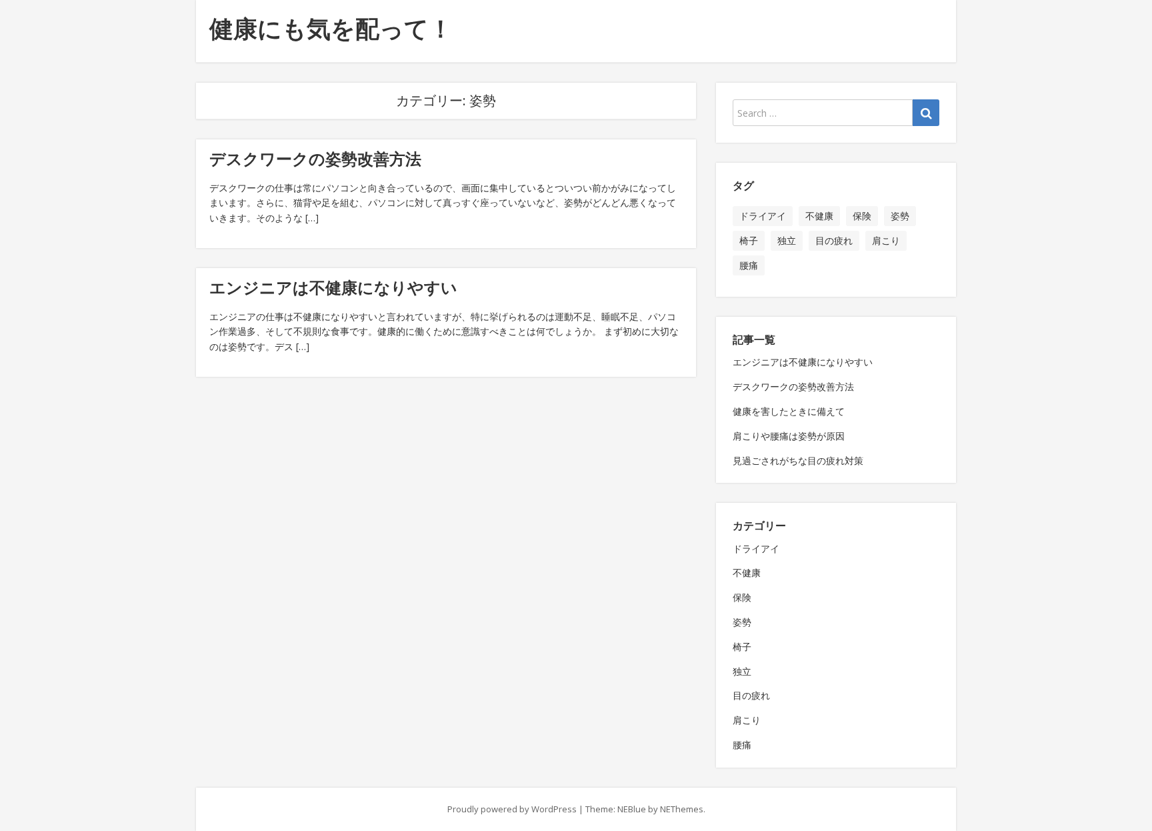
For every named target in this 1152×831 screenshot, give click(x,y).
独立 (786, 240)
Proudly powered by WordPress (512, 809)
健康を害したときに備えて (789, 411)
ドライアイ (762, 215)
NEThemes (681, 809)
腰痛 (748, 265)
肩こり (886, 240)
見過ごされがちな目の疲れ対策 (798, 460)
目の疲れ (834, 240)
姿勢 (900, 215)
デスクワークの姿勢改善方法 (315, 158)
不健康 (819, 215)
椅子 (748, 240)
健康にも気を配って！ (331, 28)
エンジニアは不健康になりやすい (333, 287)
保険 (862, 215)
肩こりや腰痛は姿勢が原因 (789, 436)
